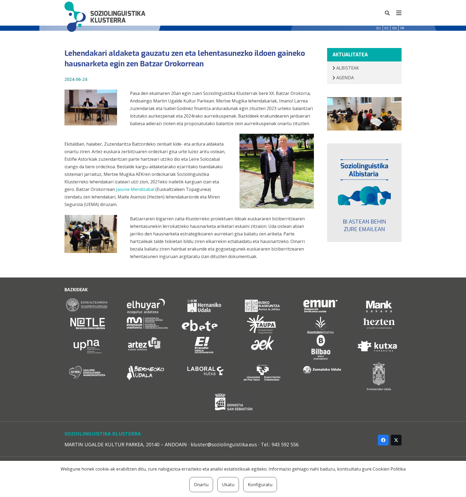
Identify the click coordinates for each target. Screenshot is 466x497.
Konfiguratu (260, 485)
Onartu (201, 485)
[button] (387, 13)
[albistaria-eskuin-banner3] (364, 178)
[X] (396, 440)
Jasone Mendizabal (135, 189)
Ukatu (228, 485)
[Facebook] (383, 440)
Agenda (344, 78)
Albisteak (347, 68)
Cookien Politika (389, 469)
